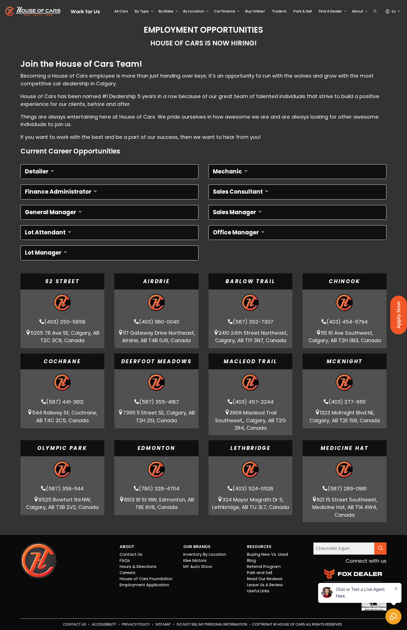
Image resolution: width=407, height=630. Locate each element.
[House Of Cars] (32, 11)
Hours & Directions (138, 566)
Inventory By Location (204, 554)
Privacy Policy (136, 624)
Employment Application (144, 585)
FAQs (125, 560)
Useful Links (258, 591)
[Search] (380, 548)
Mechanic (228, 171)
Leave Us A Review (265, 585)
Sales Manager (235, 212)
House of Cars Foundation (146, 579)
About (127, 546)
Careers (127, 572)
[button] (121, 11)
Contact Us (131, 554)
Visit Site (62, 327)
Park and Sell (259, 572)
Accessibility (104, 624)
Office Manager (236, 232)
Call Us (62, 294)
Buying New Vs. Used (267, 554)
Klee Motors (195, 560)
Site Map (164, 624)
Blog (251, 560)
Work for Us (85, 11)
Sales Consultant (238, 192)
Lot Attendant (46, 232)
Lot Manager (44, 253)
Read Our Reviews (264, 579)
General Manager (51, 212)
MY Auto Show (197, 566)
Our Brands (196, 546)
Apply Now (398, 315)
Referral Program (264, 566)
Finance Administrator (58, 192)
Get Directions (62, 311)
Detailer (37, 171)
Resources (259, 546)
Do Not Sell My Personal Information (212, 624)
